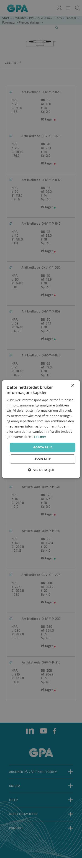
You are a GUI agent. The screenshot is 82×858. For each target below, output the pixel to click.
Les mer (40, 437)
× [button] (72, 385)
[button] (41, 469)
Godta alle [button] (42, 447)
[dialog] (41, 429)
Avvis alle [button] (42, 459)
